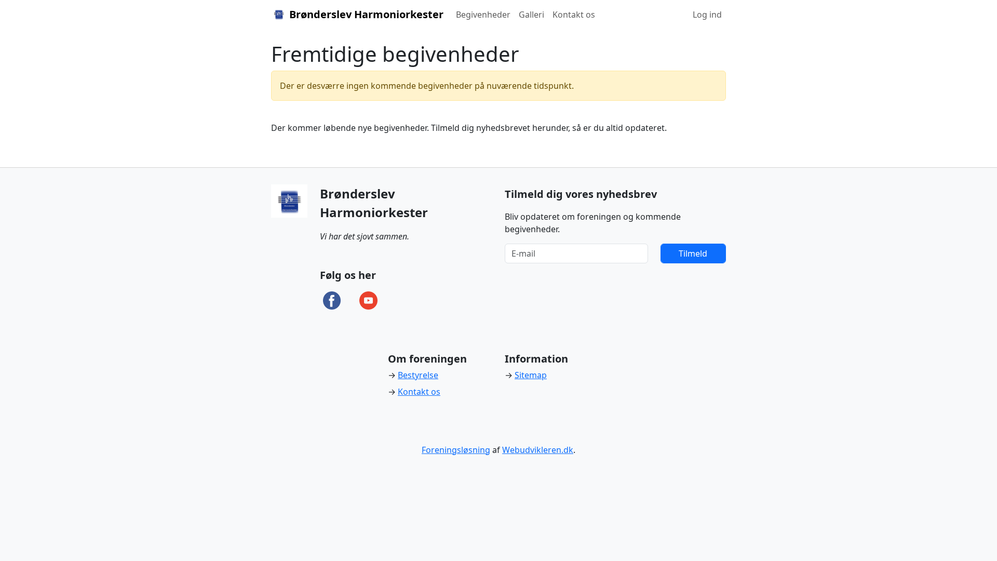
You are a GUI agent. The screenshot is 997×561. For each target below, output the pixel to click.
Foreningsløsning (456, 450)
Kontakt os (574, 14)
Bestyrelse (418, 375)
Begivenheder (483, 14)
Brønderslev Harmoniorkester (365, 14)
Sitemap (531, 375)
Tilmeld (693, 253)
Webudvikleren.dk (537, 450)
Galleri (531, 14)
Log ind (707, 14)
